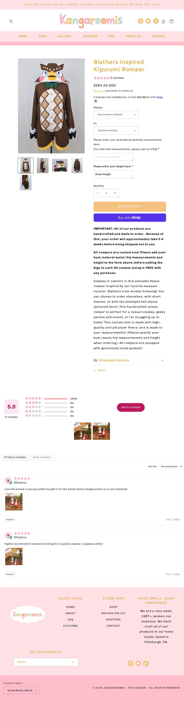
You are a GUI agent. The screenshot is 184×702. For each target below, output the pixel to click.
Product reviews (15, 457)
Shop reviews (41, 457)
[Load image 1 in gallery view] (25, 165)
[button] (11, 21)
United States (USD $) (19, 690)
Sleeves (98, 107)
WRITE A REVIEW (130, 407)
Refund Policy (113, 613)
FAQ (70, 619)
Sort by (152, 466)
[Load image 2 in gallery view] (42, 165)
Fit (95, 123)
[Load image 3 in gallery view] (59, 165)
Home (70, 607)
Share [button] (101, 370)
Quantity (99, 185)
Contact (113, 625)
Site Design (137, 687)
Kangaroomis (115, 687)
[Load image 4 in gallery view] (77, 165)
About (71, 613)
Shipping (99, 91)
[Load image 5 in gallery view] (25, 182)
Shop (113, 607)
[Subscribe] (72, 662)
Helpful (10, 519)
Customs (70, 625)
